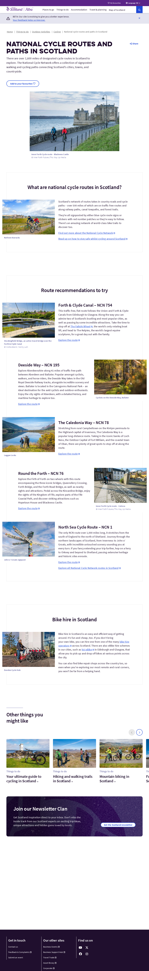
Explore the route (68, 340)
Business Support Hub (53, 952)
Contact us (13, 946)
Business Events (50, 946)
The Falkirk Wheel (80, 326)
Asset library (48, 963)
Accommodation (79, 9)
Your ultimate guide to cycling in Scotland (23, 778)
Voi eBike (87, 649)
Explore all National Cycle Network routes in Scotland (88, 568)
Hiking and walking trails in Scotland (72, 778)
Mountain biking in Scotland (114, 778)
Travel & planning (98, 9)
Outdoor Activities (41, 31)
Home (10, 31)
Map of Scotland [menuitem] (117, 9)
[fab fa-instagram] (87, 954)
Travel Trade (48, 957)
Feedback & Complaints (18, 952)
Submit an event (15, 957)
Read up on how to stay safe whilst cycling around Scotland (91, 238)
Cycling (57, 31)
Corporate (47, 968)
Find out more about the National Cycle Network (85, 233)
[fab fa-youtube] (80, 947)
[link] (139, 9)
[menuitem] (48, 9)
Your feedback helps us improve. (29, 20)
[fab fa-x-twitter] (87, 947)
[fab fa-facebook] (80, 954)
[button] (139, 18)
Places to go (48, 9)
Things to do (62, 9)
